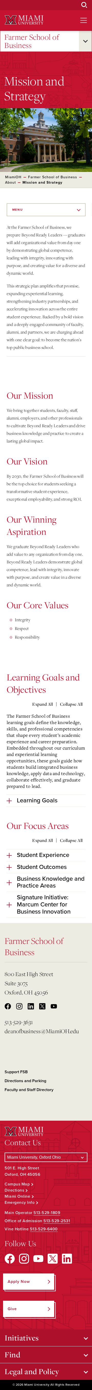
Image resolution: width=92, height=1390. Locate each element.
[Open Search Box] (84, 5)
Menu (17, 209)
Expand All (42, 704)
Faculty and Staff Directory (29, 1089)
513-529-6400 (44, 1229)
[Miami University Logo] (24, 20)
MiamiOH (13, 177)
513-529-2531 (56, 1220)
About (10, 182)
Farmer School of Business (31, 41)
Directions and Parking (25, 1080)
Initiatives (22, 1338)
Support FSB (16, 1072)
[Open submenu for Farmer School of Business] (85, 41)
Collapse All (71, 704)
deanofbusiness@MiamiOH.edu (39, 1031)
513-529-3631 (19, 1022)
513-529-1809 (46, 1212)
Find (12, 1354)
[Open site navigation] (83, 20)
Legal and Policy (32, 1371)
